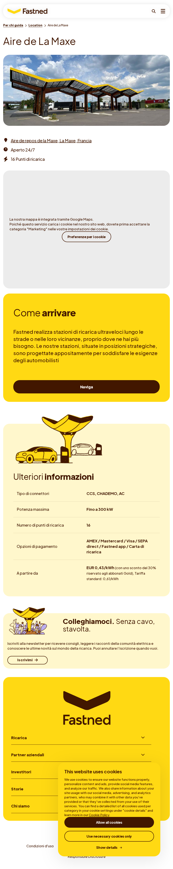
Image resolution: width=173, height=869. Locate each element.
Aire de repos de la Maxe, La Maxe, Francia (51, 140)
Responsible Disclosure (86, 856)
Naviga (86, 386)
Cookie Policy (99, 815)
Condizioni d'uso (40, 846)
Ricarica (19, 737)
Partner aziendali (27, 754)
